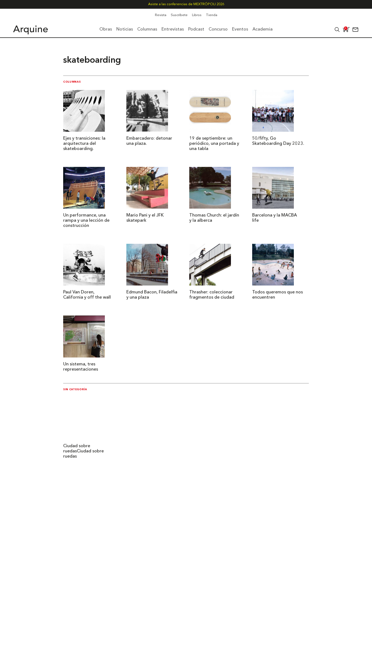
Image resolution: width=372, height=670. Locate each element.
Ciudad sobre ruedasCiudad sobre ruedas (83, 451)
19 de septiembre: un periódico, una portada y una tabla (214, 143)
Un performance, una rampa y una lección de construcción (86, 220)
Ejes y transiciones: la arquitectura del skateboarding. (84, 143)
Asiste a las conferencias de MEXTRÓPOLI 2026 (186, 4)
